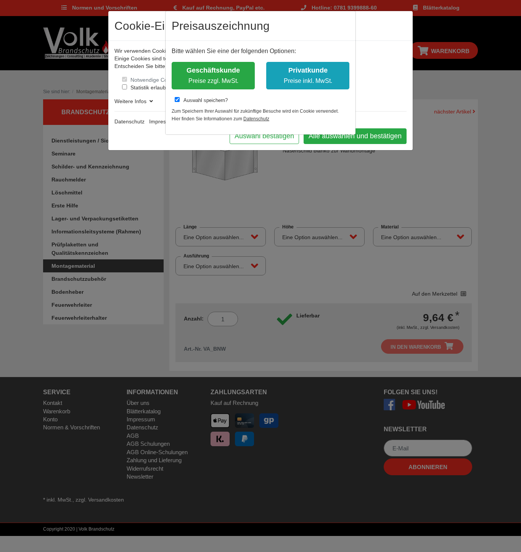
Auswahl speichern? (205, 100)
